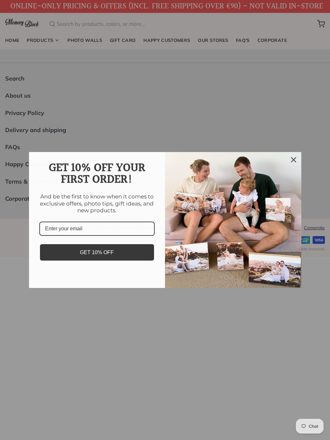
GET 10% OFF (97, 252)
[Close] (293, 159)
